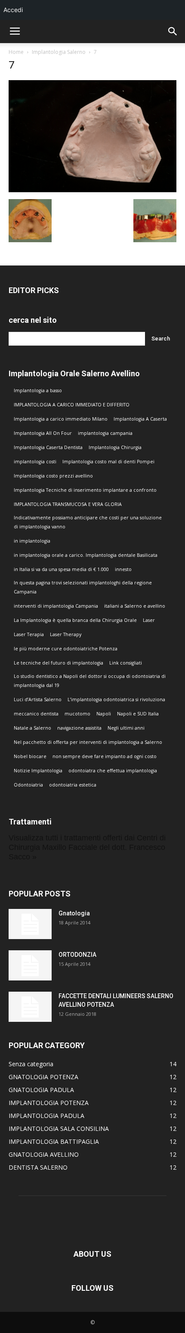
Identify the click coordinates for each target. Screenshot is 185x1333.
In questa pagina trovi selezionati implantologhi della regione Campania (83, 587)
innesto (123, 569)
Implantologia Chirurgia (115, 447)
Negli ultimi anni (126, 728)
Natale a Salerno (32, 728)
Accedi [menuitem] (13, 9)
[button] (173, 31)
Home (16, 52)
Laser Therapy (65, 634)
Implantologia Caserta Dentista (48, 447)
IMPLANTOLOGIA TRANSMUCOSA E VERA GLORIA (68, 504)
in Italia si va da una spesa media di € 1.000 (61, 569)
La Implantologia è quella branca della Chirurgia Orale (75, 620)
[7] (92, 190)
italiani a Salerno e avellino (134, 606)
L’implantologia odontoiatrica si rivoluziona (116, 699)
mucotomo (77, 714)
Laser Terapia (29, 634)
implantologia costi (35, 462)
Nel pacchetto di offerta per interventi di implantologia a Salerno (88, 742)
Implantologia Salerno (59, 52)
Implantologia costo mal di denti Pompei (108, 462)
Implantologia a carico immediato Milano (61, 419)
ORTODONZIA (77, 954)
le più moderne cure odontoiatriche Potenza (65, 649)
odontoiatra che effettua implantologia (112, 771)
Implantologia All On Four (43, 433)
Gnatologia (74, 913)
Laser (149, 620)
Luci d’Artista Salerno (38, 699)
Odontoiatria (28, 785)
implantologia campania (105, 433)
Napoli (103, 714)
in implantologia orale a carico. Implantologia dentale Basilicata (85, 555)
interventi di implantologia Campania (56, 606)
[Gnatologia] (30, 924)
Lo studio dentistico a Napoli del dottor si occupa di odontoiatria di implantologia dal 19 (90, 680)
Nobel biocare (30, 756)
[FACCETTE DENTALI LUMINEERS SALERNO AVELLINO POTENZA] (30, 1007)
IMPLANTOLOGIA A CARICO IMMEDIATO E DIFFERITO (72, 405)
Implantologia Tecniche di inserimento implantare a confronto (85, 490)
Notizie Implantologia (38, 771)
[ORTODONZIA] (30, 965)
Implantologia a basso (38, 390)
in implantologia (32, 541)
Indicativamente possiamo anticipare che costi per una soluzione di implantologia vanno (88, 522)
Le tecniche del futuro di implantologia (58, 663)
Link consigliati (125, 663)
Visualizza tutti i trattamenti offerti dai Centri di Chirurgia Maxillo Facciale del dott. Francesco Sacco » (87, 847)
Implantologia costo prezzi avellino (53, 476)
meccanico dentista (36, 714)
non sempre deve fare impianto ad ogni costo (104, 756)
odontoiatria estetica (72, 785)
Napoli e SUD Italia (138, 714)
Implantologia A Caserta (140, 419)
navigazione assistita (79, 728)
